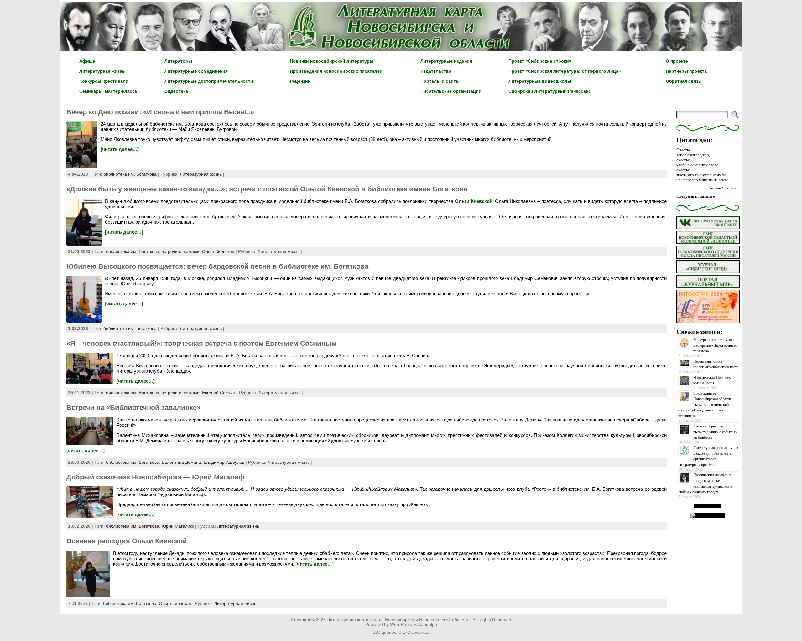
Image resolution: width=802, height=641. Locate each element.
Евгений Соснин (218, 392)
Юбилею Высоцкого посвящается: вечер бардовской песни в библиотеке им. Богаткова (217, 266)
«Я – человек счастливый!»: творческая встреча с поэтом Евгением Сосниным (201, 343)
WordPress (401, 624)
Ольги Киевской (473, 201)
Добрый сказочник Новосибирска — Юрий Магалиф (155, 477)
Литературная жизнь (102, 71)
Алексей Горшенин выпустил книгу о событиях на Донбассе (715, 432)
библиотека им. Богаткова (130, 174)
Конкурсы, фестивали (103, 81)
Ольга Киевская (218, 251)
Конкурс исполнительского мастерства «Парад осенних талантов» (715, 345)
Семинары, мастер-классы (108, 91)
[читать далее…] (120, 149)
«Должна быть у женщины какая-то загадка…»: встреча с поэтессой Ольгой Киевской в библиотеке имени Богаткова (266, 189)
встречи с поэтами (181, 251)
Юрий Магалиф (178, 526)
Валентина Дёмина (181, 462)
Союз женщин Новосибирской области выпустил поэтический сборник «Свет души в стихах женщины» (704, 404)
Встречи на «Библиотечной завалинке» (133, 407)
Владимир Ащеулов (224, 462)
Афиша (87, 61)
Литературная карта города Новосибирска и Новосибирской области (397, 620)
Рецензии (300, 81)
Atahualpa (427, 624)
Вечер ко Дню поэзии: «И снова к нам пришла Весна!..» (160, 112)
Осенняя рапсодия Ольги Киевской (126, 541)
